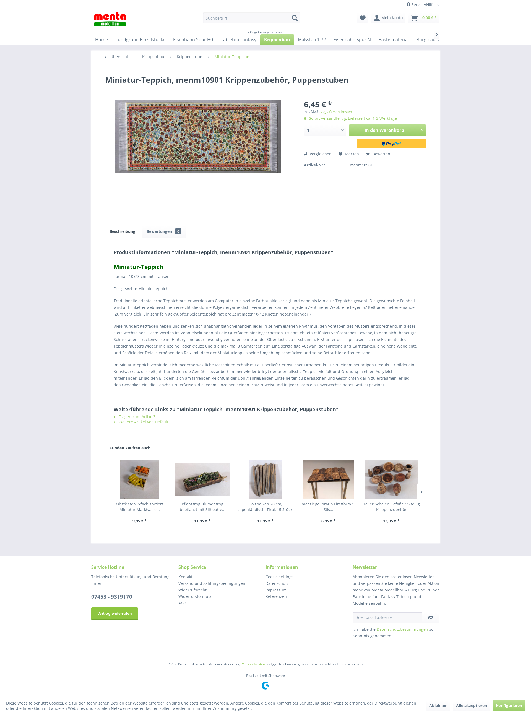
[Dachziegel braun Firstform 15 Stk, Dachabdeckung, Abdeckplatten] (328, 479)
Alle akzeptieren (471, 705)
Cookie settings (279, 576)
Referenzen (276, 596)
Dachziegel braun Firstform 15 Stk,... (328, 506)
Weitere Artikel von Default (143, 421)
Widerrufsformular (195, 596)
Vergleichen (320, 154)
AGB (182, 603)
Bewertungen (163, 231)
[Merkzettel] (363, 18)
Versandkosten (253, 664)
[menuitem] (252, 18)
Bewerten (380, 154)
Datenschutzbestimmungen (402, 629)
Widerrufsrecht (192, 590)
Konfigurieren (509, 705)
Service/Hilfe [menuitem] (423, 4)
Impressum (276, 590)
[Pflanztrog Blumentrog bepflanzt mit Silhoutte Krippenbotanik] (202, 479)
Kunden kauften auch (130, 447)
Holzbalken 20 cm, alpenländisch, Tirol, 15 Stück (265, 506)
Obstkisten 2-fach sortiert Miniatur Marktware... (139, 506)
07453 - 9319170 (111, 596)
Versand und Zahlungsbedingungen (211, 583)
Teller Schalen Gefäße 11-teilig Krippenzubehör (391, 506)
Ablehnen (438, 705)
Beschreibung (122, 231)
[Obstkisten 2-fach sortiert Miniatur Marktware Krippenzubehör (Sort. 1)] (139, 479)
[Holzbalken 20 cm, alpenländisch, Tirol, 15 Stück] (265, 479)
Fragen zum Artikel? (136, 416)
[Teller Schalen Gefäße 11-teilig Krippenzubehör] (391, 479)
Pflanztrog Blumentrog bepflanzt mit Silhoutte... (202, 506)
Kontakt (185, 576)
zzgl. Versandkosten (336, 111)
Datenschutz (277, 583)
